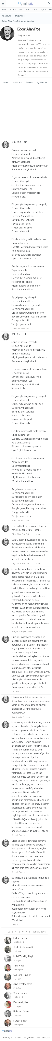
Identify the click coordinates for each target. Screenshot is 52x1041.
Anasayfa (7, 1037)
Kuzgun (15, 924)
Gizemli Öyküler (18, 835)
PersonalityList (44, 1037)
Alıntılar (18, 1037)
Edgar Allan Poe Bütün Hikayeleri (26, 534)
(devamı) (22, 75)
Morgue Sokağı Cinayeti (22, 631)
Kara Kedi (16, 691)
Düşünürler (29, 1037)
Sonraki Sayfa (39, 931)
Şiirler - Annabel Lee (20, 329)
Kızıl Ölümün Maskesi (21, 717)
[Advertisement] (26, 113)
